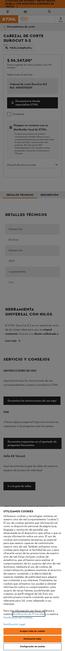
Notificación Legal (14, 624)
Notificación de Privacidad (29, 614)
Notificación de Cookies (17, 618)
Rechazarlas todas (32, 639)
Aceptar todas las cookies (32, 631)
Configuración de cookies (32, 646)
